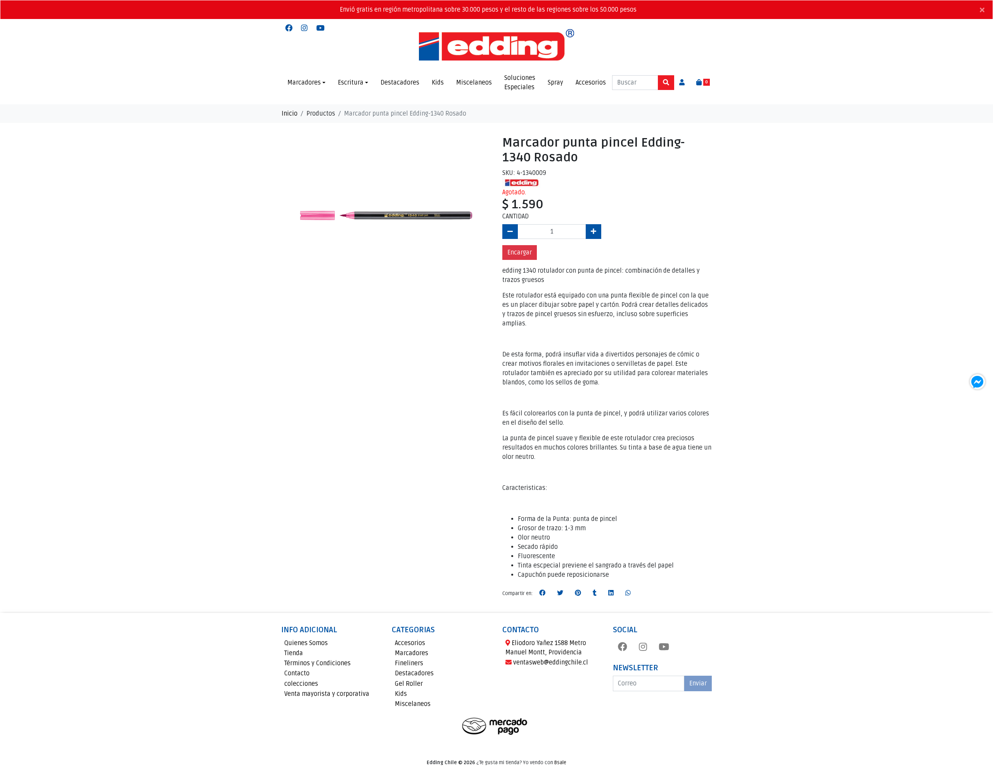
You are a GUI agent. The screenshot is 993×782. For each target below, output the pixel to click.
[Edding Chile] (496, 44)
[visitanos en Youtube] (320, 28)
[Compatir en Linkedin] (611, 593)
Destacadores (400, 83)
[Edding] (521, 182)
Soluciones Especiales (519, 82)
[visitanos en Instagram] (304, 28)
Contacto (297, 673)
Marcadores (411, 653)
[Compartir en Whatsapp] (628, 593)
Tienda (293, 653)
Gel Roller (409, 684)
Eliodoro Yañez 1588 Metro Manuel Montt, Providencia (545, 647)
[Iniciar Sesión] (682, 82)
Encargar (519, 252)
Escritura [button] (350, 83)
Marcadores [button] (304, 83)
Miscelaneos (474, 83)
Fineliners (409, 663)
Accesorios (591, 83)
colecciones (301, 684)
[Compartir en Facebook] (542, 593)
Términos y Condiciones (317, 663)
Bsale (560, 763)
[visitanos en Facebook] (289, 28)
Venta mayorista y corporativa (326, 694)
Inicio (290, 114)
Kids (438, 83)
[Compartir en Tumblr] (595, 593)
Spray (555, 83)
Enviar (698, 683)
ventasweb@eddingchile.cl (550, 662)
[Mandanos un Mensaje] (977, 381)
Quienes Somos (306, 643)
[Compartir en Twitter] (560, 593)
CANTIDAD (515, 216)
